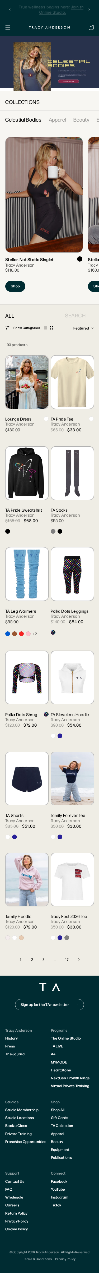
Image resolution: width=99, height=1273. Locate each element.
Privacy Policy (16, 1221)
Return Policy (16, 1213)
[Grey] (53, 531)
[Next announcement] (89, 9)
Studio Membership (22, 1109)
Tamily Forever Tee (68, 815)
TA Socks (59, 509)
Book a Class (16, 1125)
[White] (46, 418)
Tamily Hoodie (18, 916)
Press (10, 1046)
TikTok (56, 1204)
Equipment (60, 1149)
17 (66, 959)
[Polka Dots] (53, 632)
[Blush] (21, 937)
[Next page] (78, 959)
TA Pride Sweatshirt (23, 509)
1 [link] (20, 959)
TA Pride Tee (62, 418)
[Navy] (60, 735)
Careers (12, 1204)
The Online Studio (66, 1038)
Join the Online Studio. (59, 9)
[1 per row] (45, 328)
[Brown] (14, 633)
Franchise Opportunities (25, 1141)
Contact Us (14, 1181)
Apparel (57, 119)
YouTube (58, 1189)
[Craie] (53, 735)
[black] (79, 259)
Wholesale (14, 1197)
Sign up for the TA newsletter (45, 1004)
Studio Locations (19, 1117)
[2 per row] (51, 328)
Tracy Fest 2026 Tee (69, 916)
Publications (61, 1157)
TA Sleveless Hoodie (70, 714)
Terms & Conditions (37, 1259)
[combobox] (71, 315)
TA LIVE (57, 1046)
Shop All (58, 1109)
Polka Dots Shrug (21, 714)
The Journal (15, 1053)
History (11, 1038)
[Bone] (7, 937)
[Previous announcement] (10, 9)
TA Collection (62, 1125)
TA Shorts (14, 815)
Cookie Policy (16, 1228)
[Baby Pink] (28, 633)
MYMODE (59, 1062)
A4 (53, 1053)
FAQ (8, 1189)
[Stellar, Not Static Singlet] (43, 217)
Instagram (60, 1197)
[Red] (21, 633)
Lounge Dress (18, 418)
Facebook (59, 1181)
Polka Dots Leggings (70, 610)
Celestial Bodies (23, 119)
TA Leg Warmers (20, 610)
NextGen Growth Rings (70, 1077)
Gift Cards (59, 1117)
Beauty (81, 119)
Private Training (18, 1133)
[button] (8, 27)
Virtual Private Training (70, 1085)
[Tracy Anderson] (49, 27)
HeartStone (61, 1069)
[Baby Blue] (7, 633)
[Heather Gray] (66, 937)
